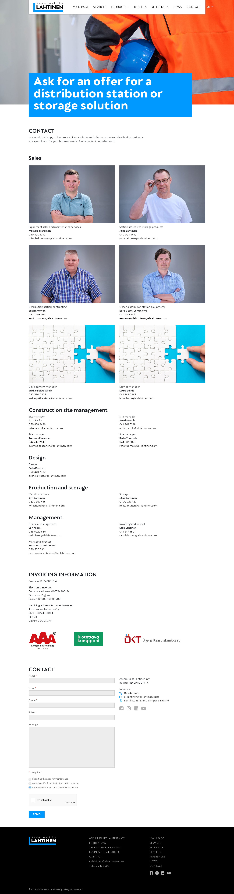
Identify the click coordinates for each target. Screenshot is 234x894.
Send (37, 814)
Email (32, 688)
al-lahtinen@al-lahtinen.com (141, 697)
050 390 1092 (37, 235)
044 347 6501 (127, 532)
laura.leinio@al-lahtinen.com (136, 398)
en (208, 7)
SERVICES (155, 843)
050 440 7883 (37, 472)
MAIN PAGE (157, 838)
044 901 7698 (127, 424)
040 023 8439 (127, 235)
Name (33, 676)
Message (33, 724)
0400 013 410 (37, 502)
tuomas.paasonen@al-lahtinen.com (50, 446)
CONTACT (156, 866)
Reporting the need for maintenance (50, 779)
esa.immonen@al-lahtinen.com (48, 318)
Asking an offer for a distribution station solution (55, 783)
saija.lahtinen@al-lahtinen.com (138, 535)
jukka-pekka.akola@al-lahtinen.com (50, 398)
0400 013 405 (37, 314)
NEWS (153, 861)
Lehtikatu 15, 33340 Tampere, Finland (146, 701)
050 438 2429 (37, 424)
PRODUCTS (156, 847)
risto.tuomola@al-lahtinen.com (138, 446)
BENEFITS (155, 852)
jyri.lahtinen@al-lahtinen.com (47, 506)
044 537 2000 (127, 442)
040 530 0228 (37, 394)
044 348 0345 (127, 394)
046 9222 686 (37, 532)
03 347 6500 (131, 693)
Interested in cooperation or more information (55, 788)
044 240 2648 (37, 442)
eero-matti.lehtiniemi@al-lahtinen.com (143, 318)
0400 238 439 (127, 502)
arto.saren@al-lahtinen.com (46, 428)
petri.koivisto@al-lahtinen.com (47, 476)
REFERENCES (157, 857)
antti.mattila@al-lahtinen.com (137, 428)
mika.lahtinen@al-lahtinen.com (138, 238)
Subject (33, 712)
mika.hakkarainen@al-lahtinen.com (50, 238)
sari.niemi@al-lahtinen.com (45, 535)
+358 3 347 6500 (99, 866)
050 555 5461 (127, 314)
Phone (33, 700)
